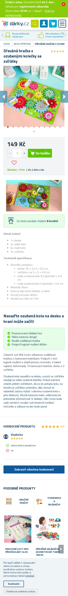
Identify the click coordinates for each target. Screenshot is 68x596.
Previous (2, 35)
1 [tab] (8, 126)
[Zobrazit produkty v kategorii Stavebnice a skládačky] (39, 501)
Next (65, 35)
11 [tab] (60, 126)
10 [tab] (55, 126)
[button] (24, 153)
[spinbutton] (17, 153)
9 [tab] (49, 126)
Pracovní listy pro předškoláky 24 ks (17, 550)
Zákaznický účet (44, 26)
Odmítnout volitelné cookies (20, 591)
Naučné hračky (24, 501)
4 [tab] (23, 126)
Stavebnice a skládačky (54, 501)
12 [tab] (34, 130)
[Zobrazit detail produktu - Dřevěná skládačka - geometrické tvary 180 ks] (48, 529)
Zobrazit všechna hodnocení (34, 469)
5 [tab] (29, 126)
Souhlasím (14, 584)
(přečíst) (30, 576)
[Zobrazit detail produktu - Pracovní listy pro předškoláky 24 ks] (18, 529)
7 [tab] (39, 126)
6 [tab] (34, 126)
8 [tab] (44, 126)
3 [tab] (18, 126)
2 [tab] (13, 126)
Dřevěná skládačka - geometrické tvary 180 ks (48, 552)
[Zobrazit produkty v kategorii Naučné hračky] (8, 501)
